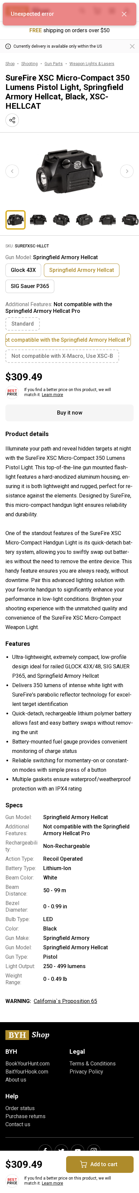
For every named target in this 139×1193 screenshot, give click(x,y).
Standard (22, 324)
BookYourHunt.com (27, 1063)
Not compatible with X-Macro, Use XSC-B (62, 356)
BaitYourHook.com (26, 1071)
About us (15, 1080)
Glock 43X (23, 270)
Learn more (52, 394)
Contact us (17, 1124)
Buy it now (69, 413)
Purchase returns (25, 1116)
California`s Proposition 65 (65, 1001)
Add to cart (103, 1164)
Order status (20, 1108)
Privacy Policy (86, 1071)
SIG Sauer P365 (30, 286)
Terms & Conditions (93, 1063)
